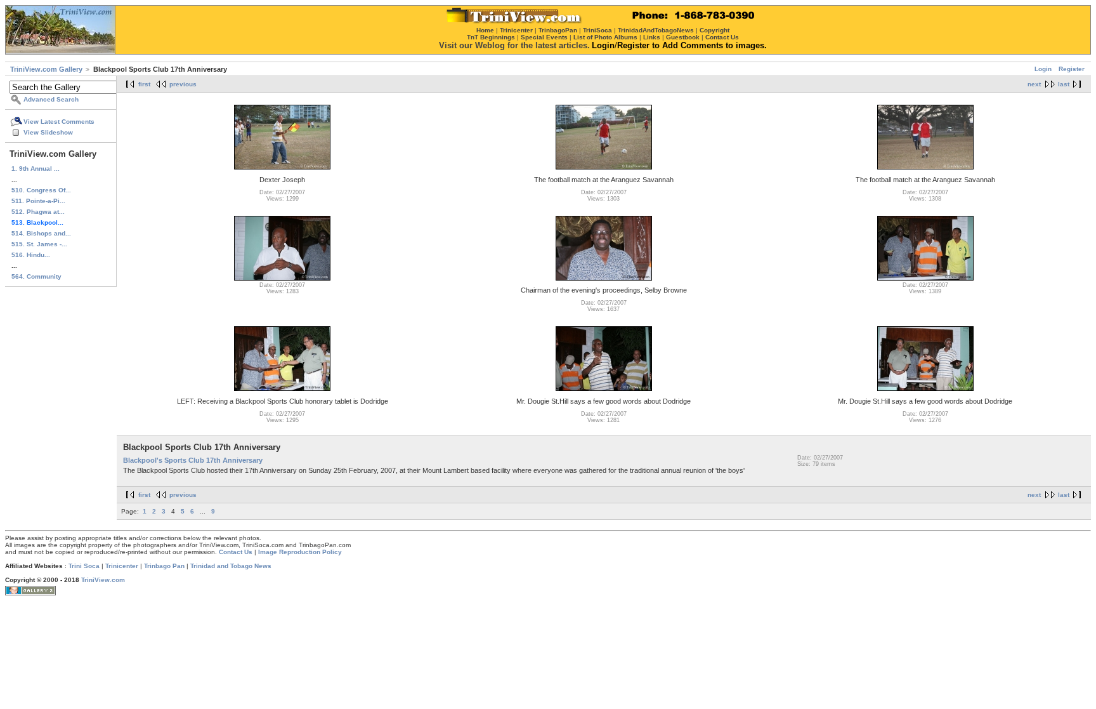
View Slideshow (48, 132)
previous (183, 84)
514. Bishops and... (41, 233)
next (1034, 84)
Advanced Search (51, 99)
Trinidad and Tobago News (230, 565)
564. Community (36, 276)
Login (1043, 68)
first (144, 84)
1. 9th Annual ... (35, 168)
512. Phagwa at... (38, 211)
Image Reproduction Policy (300, 551)
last (1063, 84)
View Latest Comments (59, 121)
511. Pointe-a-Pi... (38, 200)
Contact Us (235, 551)
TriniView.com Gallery (46, 69)
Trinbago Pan (164, 565)
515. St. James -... (39, 244)
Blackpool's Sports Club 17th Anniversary (193, 460)
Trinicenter (121, 565)
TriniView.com (103, 579)
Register (1072, 68)
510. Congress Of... (41, 190)
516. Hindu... (30, 254)
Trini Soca (84, 565)
